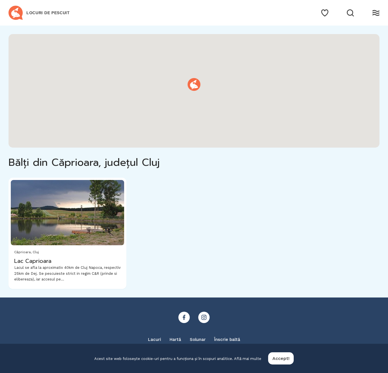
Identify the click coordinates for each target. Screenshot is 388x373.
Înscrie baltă (227, 339)
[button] (194, 84)
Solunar (198, 339)
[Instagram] (204, 317)
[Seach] (350, 13)
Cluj (36, 252)
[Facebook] (184, 317)
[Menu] (376, 13)
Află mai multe (247, 359)
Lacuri (154, 339)
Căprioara (22, 252)
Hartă (175, 339)
